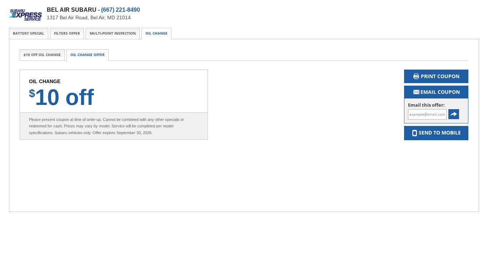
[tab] (28, 33)
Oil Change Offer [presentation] (87, 54)
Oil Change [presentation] (156, 33)
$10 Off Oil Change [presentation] (42, 54)
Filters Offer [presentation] (67, 33)
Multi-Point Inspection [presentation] (113, 33)
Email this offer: (426, 105)
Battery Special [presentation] (28, 33)
